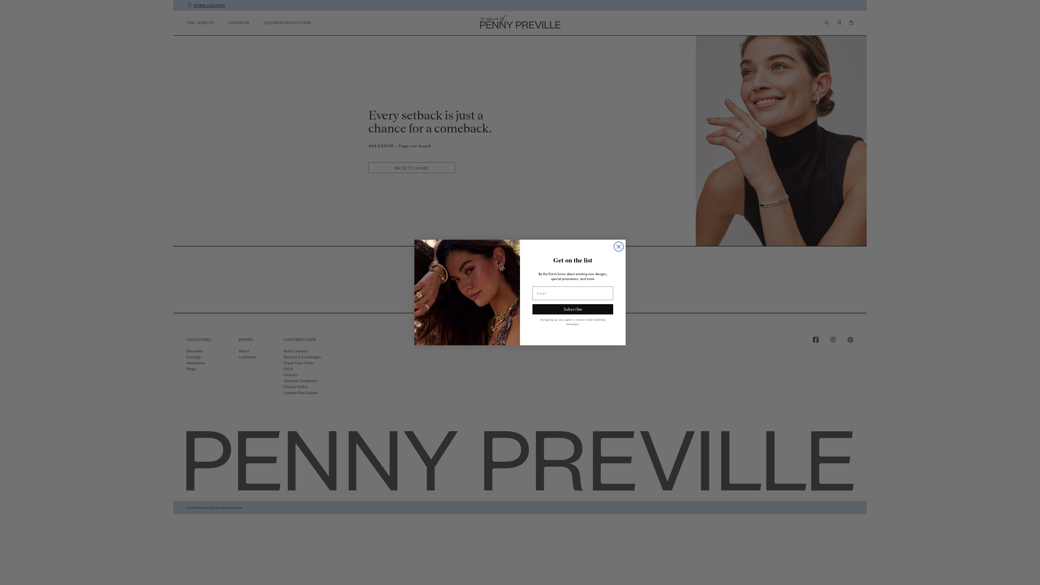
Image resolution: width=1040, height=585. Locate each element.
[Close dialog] (618, 246)
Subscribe (573, 309)
